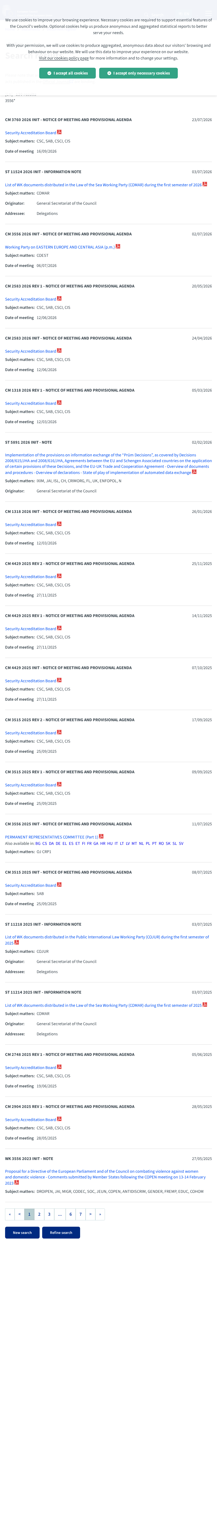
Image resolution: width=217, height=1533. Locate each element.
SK (168, 844)
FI (83, 844)
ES (71, 844)
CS (44, 844)
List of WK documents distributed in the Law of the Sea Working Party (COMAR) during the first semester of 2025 (104, 1005)
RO (161, 844)
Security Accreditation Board (31, 133)
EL (65, 844)
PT (154, 844)
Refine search (61, 1232)
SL (174, 844)
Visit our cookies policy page (64, 58)
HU (110, 844)
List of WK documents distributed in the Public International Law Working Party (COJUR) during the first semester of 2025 (107, 940)
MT (134, 844)
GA (95, 844)
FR (89, 844)
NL (141, 844)
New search (22, 1232)
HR (102, 844)
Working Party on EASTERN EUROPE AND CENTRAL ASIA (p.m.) (60, 247)
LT (122, 844)
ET (77, 844)
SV (181, 844)
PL (148, 844)
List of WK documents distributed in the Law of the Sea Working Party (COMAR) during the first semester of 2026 (104, 185)
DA (51, 844)
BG (37, 844)
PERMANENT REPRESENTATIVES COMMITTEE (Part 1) (52, 837)
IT (116, 844)
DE (58, 844)
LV (128, 844)
